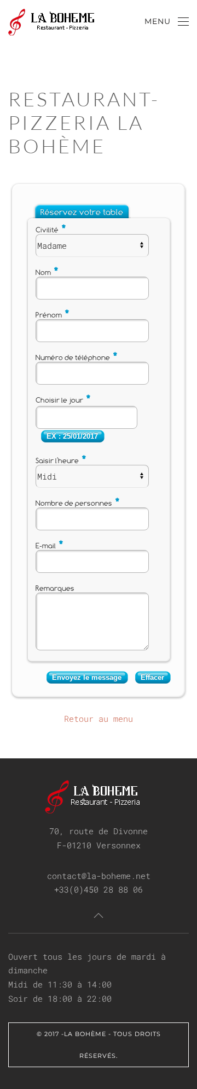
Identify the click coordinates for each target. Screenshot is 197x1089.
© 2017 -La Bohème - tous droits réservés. (99, 1045)
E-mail (50, 545)
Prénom (53, 314)
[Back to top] (98, 915)
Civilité (51, 229)
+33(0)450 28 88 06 (98, 889)
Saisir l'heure (61, 460)
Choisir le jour (63, 400)
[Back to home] (63, 22)
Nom (47, 272)
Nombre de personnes (78, 503)
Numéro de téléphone (77, 357)
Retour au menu (98, 718)
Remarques (55, 588)
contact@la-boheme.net (98, 875)
